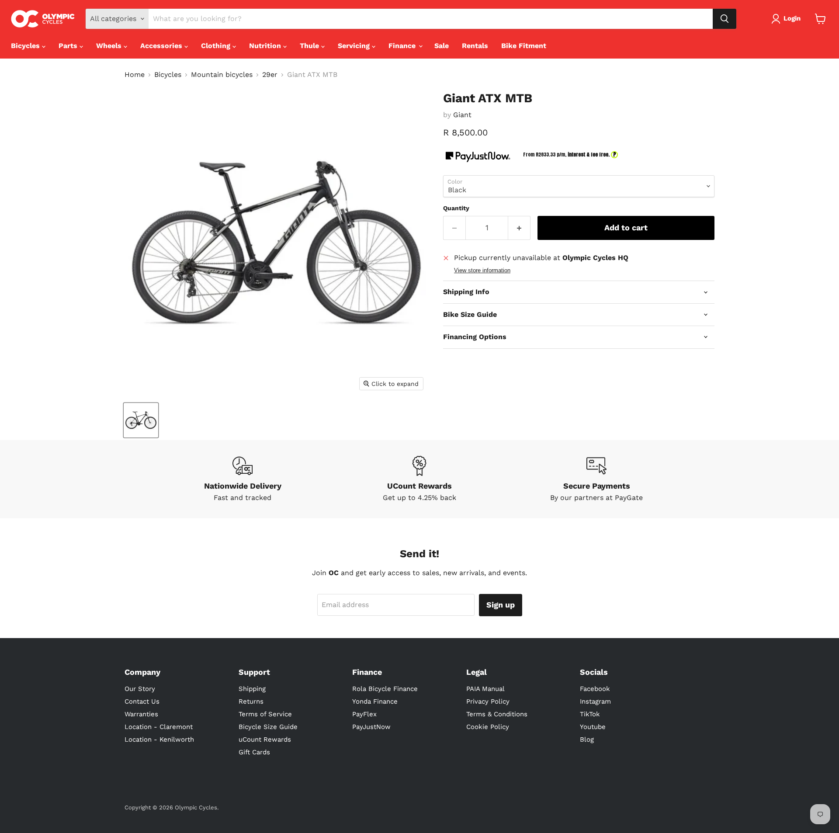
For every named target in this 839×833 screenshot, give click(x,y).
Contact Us (142, 701)
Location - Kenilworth (159, 739)
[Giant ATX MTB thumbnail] (141, 420)
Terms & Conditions (496, 714)
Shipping (252, 689)
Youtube (593, 727)
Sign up (500, 604)
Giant (462, 115)
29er (269, 75)
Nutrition (266, 46)
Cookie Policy (487, 727)
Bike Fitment (523, 46)
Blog (587, 739)
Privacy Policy (488, 701)
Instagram (595, 701)
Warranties (141, 714)
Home (135, 75)
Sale (441, 46)
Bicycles (26, 46)
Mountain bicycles (222, 75)
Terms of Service (265, 714)
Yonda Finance (375, 701)
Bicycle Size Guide (268, 727)
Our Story (140, 689)
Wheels (110, 46)
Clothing (216, 46)
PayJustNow (371, 727)
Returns (251, 701)
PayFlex (364, 714)
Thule (310, 46)
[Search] (724, 19)
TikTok (590, 714)
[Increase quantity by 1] (519, 228)
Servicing (355, 46)
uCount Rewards (265, 739)
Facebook (595, 689)
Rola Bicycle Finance (385, 689)
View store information (482, 270)
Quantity (456, 208)
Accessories (162, 46)
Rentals (475, 46)
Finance (403, 46)
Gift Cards (254, 752)
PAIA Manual (485, 689)
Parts (69, 46)
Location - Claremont (159, 727)
